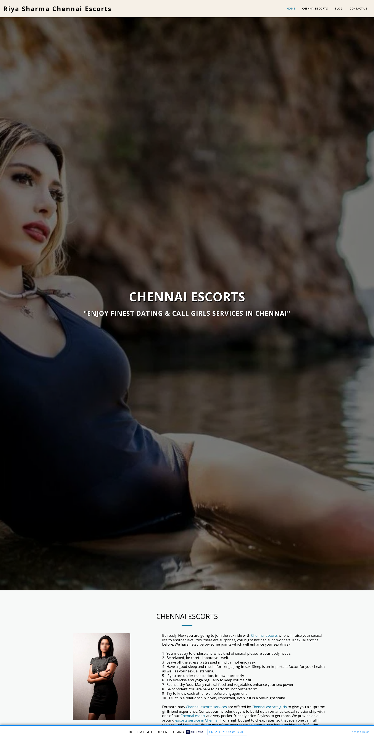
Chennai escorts (264, 635)
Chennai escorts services (206, 706)
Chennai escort (193, 715)
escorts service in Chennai (197, 720)
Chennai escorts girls (269, 706)
